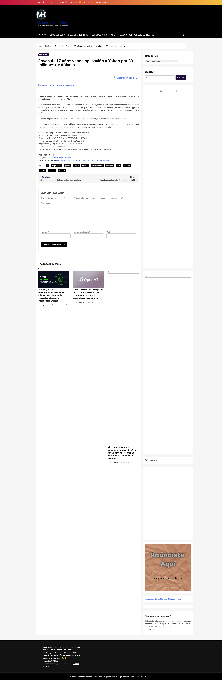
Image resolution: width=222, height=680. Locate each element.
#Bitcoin (51, 647)
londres (85, 166)
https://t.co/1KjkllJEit (51, 661)
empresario (56, 166)
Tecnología (43, 55)
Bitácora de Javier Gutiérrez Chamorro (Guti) (163, 599)
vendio (62, 170)
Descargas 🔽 (75, 2)
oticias (42, 170)
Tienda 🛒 (63, 2)
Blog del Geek (57, 35)
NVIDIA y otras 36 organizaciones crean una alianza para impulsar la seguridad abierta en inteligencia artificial (51, 295)
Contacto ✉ (88, 2)
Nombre (45, 232)
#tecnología (47, 653)
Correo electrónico (82, 232)
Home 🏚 (41, 2)
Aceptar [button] (147, 677)
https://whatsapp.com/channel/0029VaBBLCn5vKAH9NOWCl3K (82, 160)
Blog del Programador (104, 35)
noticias (127, 166)
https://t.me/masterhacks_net (59, 158)
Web (108, 232)
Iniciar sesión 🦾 (102, 2)
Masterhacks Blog (52, 22)
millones (109, 166)
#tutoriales (48, 650)
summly (52, 170)
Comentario (46, 203)
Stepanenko (44, 70)
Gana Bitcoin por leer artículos (137, 35)
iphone (67, 166)
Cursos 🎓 (52, 2)
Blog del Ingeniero (78, 35)
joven (76, 166)
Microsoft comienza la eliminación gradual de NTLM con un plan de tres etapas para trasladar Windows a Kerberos (122, 453)
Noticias (42, 35)
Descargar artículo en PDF (127, 78)
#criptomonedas (60, 653)
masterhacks (97, 166)
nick (118, 166)
